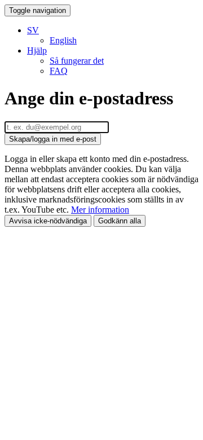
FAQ (59, 71)
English (63, 40)
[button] (33, 30)
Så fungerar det (77, 60)
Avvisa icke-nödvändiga (48, 221)
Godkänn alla (119, 221)
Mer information (100, 209)
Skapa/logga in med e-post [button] (52, 139)
